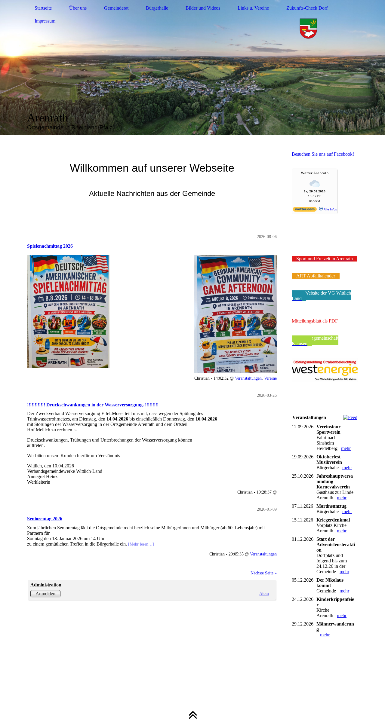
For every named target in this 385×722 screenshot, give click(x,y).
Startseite (43, 8)
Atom (264, 593)
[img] (192, 67)
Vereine (270, 378)
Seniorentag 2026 (44, 518)
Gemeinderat (116, 8)
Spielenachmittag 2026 (50, 246)
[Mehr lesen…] (141, 544)
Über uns (78, 8)
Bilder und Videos (203, 8)
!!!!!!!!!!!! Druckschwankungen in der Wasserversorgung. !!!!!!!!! (93, 404)
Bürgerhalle (157, 8)
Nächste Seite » (264, 573)
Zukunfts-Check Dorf (307, 8)
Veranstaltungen (248, 378)
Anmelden (45, 593)
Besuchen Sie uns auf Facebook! (323, 154)
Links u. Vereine (253, 8)
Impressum (45, 20)
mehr (346, 448)
